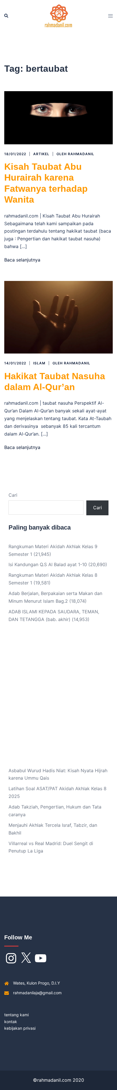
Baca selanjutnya (22, 260)
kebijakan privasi (19, 1028)
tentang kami (16, 1014)
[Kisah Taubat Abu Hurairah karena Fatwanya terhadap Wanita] (58, 117)
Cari (13, 495)
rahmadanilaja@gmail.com (37, 992)
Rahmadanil (81, 154)
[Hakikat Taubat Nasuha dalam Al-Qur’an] (58, 317)
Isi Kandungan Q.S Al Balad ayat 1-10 (48, 564)
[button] (6, 15)
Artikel (41, 154)
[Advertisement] (58, 699)
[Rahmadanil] (58, 15)
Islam (39, 363)
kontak (10, 1021)
